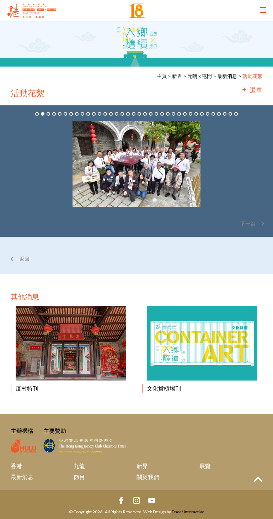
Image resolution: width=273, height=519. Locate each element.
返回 (25, 259)
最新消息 (227, 76)
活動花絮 (252, 76)
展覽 (205, 465)
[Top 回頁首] (258, 480)
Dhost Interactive (188, 511)
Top (258, 479)
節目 (79, 476)
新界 (177, 76)
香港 (16, 465)
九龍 (79, 465)
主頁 (162, 76)
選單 (256, 90)
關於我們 (147, 476)
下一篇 (247, 223)
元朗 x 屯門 (199, 76)
